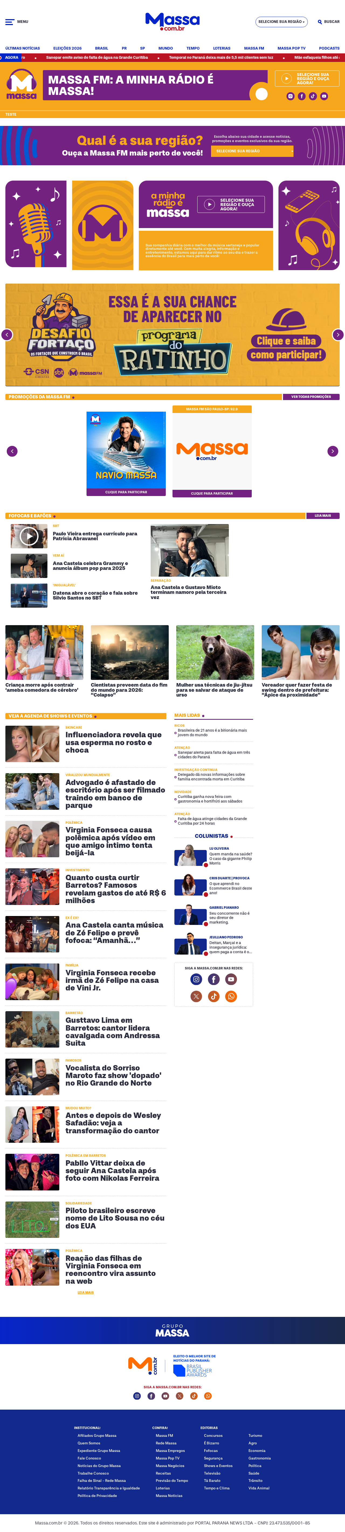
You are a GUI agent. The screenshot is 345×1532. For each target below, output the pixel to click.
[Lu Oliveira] (190, 855)
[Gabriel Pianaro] (190, 914)
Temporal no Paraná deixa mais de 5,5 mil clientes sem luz (163, 57)
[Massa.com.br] (172, 22)
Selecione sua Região (280, 21)
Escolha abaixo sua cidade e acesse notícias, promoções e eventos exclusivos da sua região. (252, 139)
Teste (10, 114)
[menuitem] (22, 48)
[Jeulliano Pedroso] (190, 944)
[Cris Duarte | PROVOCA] (190, 885)
